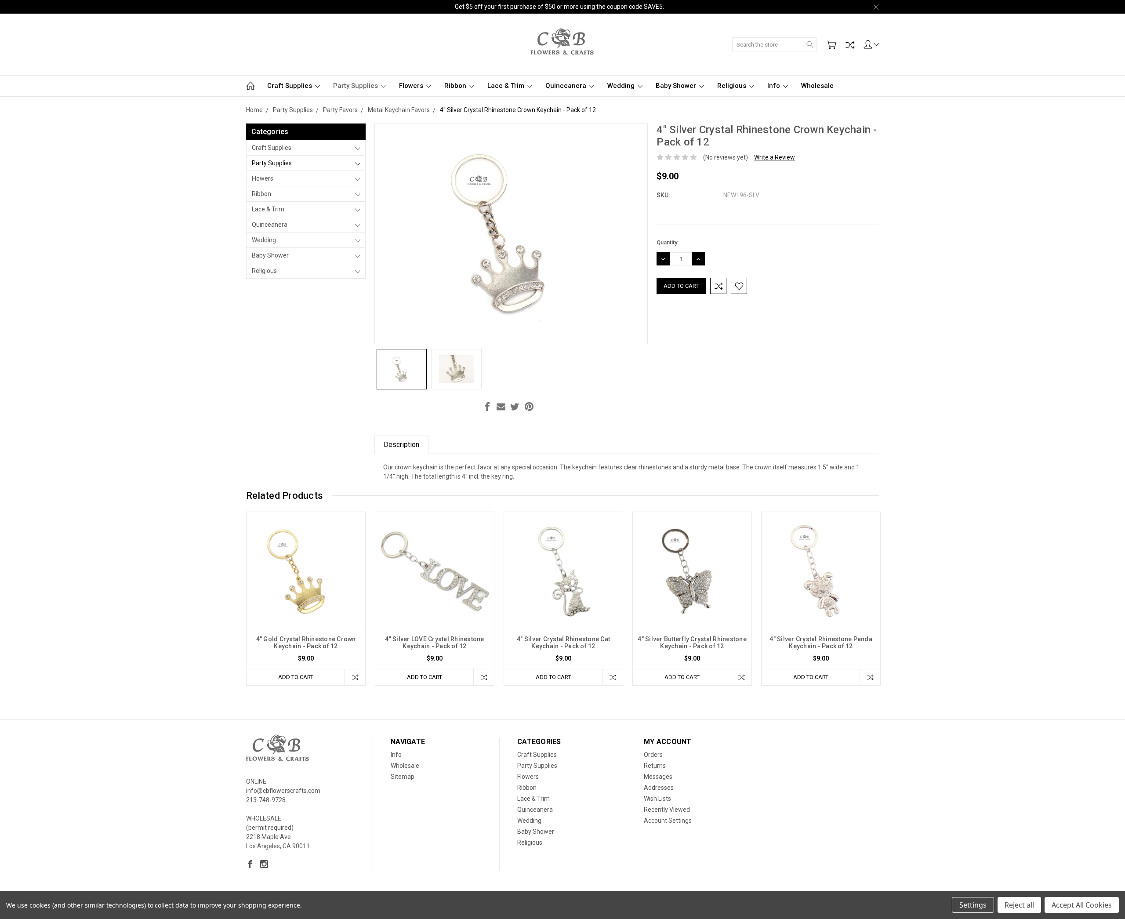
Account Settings (668, 820)
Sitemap (402, 776)
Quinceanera (566, 86)
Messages (658, 776)
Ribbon (456, 86)
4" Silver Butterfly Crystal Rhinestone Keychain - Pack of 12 (692, 643)
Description (401, 444)
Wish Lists (657, 798)
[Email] (501, 406)
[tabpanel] (306, 599)
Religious (732, 86)
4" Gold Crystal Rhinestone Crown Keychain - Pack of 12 (306, 643)
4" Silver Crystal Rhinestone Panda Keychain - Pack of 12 (820, 643)
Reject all (1019, 905)
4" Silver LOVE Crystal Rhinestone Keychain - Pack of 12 (434, 643)
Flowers (412, 86)
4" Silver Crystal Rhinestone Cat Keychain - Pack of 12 (563, 643)
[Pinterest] (529, 406)
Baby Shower (677, 86)
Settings (973, 905)
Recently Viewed (667, 809)
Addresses (659, 787)
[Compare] (850, 45)
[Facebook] (487, 406)
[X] (514, 406)
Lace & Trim (506, 86)
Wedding (621, 86)
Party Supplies (356, 86)
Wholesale (817, 86)
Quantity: (668, 242)
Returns (655, 765)
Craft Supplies (290, 86)
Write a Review (774, 157)
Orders (653, 754)
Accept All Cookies (1082, 905)
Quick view (305, 595)
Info (774, 86)
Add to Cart (295, 677)
